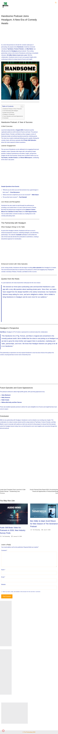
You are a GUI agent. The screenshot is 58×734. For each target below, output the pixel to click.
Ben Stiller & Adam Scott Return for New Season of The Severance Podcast (44, 523)
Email (3, 577)
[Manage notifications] (3, 730)
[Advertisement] (20, 35)
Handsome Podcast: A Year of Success (12, 108)
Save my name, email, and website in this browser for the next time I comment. (21, 591)
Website (3, 584)
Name (3, 569)
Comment (4, 550)
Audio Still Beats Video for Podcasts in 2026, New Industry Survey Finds (12, 530)
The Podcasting (6, 536)
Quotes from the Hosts (8, 112)
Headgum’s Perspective (8, 114)
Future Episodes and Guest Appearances (13, 116)
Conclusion (5, 118)
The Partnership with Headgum (10, 110)
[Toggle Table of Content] (21, 106)
